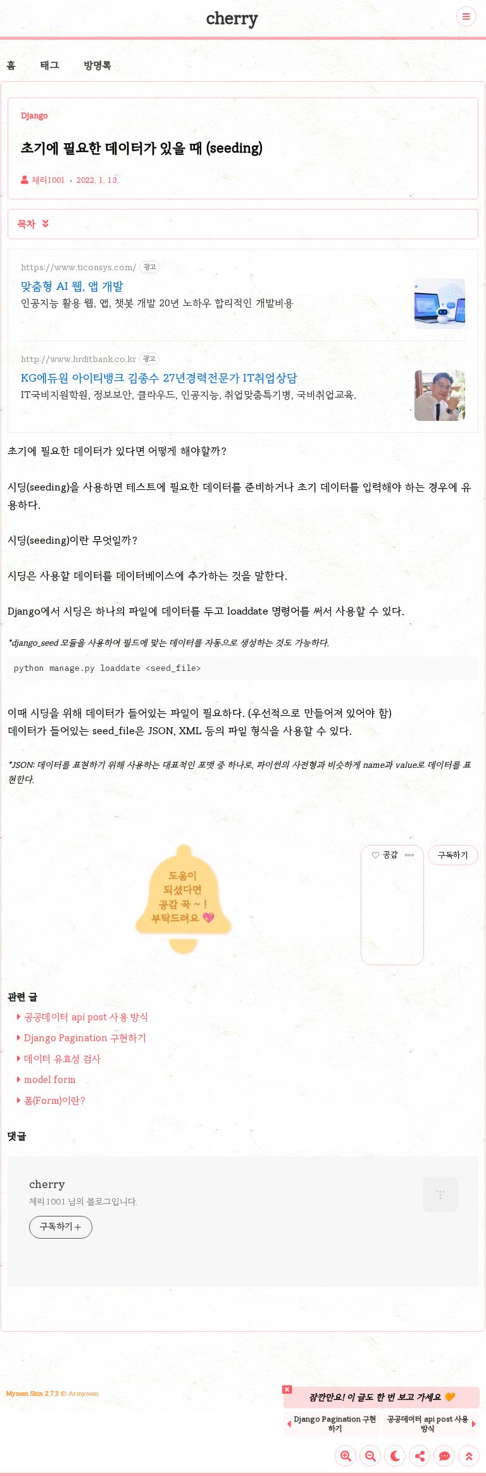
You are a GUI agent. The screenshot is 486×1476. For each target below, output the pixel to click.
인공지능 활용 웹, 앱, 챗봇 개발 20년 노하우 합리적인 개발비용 (157, 303)
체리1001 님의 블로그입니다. (83, 1201)
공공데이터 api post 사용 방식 (86, 1017)
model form (50, 1079)
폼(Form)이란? (54, 1100)
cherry (232, 18)
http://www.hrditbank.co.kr (78, 359)
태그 (49, 65)
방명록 (97, 65)
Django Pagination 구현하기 (85, 1038)
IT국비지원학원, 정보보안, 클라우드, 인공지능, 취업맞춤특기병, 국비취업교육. (188, 395)
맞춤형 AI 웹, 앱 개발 (72, 286)
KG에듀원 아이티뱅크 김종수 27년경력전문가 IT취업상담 (159, 378)
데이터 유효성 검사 (62, 1059)
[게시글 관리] (410, 855)
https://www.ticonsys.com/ (79, 267)
